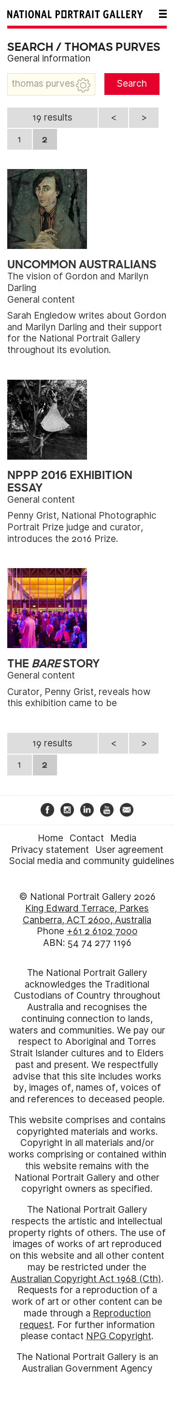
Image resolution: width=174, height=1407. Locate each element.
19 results (52, 117)
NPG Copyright (118, 1336)
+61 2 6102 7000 (102, 931)
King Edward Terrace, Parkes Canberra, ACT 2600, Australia (87, 914)
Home (50, 838)
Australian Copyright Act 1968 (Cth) (86, 1278)
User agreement (129, 849)
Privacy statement (50, 849)
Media (123, 838)
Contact (87, 838)
